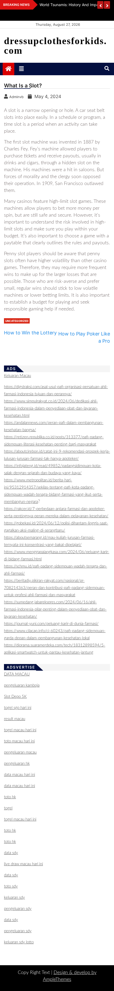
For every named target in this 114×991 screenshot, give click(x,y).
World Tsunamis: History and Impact (71, 4)
